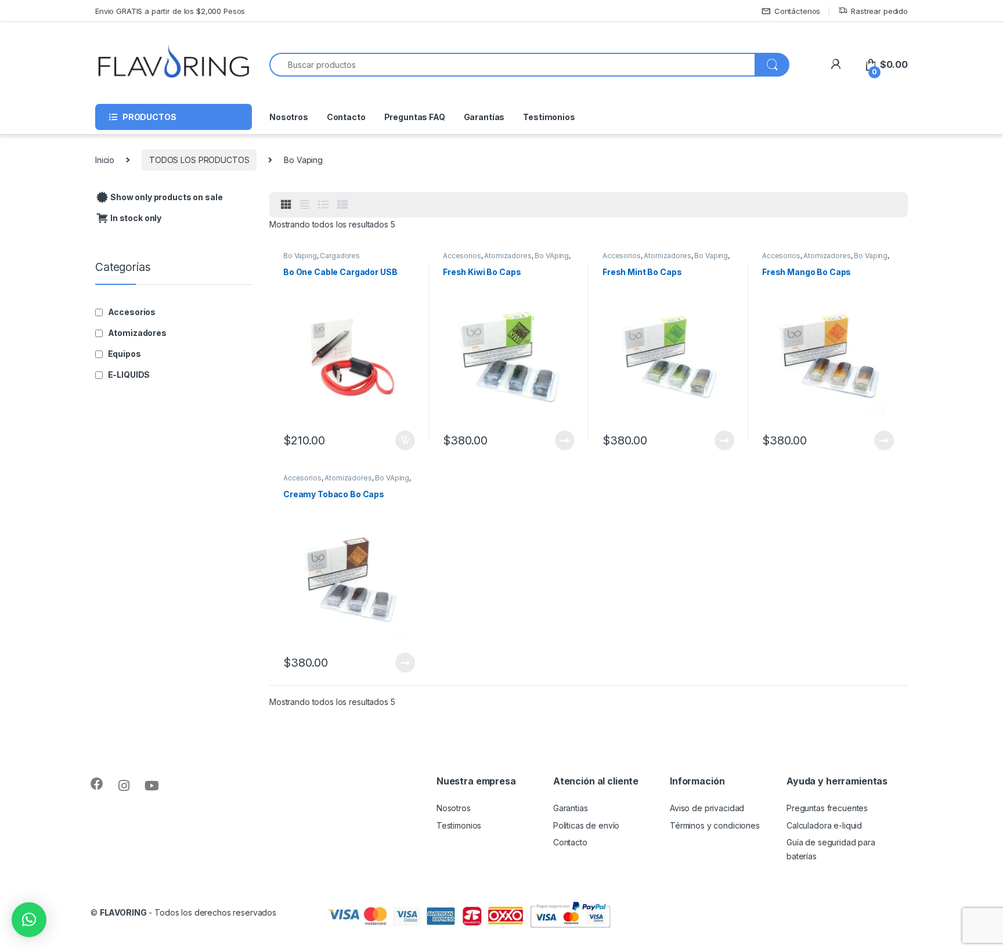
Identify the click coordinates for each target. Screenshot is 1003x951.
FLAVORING (123, 912)
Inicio (104, 160)
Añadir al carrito (403, 440)
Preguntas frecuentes (827, 808)
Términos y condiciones (715, 825)
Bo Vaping (300, 255)
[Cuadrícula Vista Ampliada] (304, 204)
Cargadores (340, 255)
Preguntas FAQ (414, 117)
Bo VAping (552, 255)
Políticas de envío (586, 825)
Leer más (565, 440)
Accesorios (462, 255)
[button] (29, 919)
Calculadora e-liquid (824, 825)
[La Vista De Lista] (323, 204)
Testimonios (549, 117)
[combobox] (512, 65)
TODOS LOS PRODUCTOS (199, 160)
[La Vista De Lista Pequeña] (342, 204)
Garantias (570, 808)
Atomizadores (507, 255)
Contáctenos (797, 11)
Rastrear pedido (879, 11)
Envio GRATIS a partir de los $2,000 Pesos (170, 11)
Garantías (484, 117)
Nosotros (288, 117)
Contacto (346, 117)
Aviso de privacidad (707, 808)
